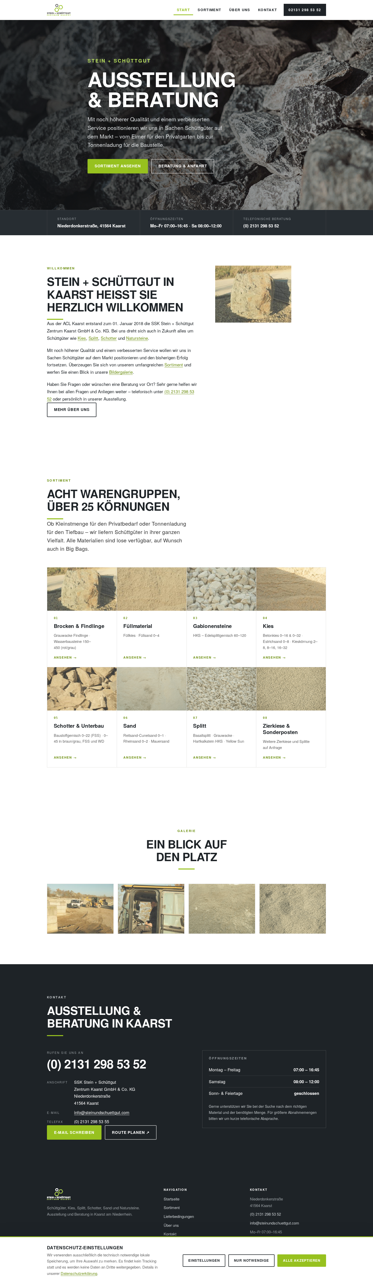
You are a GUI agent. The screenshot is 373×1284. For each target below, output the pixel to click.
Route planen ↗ (131, 1132)
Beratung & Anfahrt (182, 166)
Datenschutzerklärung (79, 1273)
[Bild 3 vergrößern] (222, 909)
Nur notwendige (251, 1260)
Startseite (171, 1198)
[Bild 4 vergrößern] (292, 909)
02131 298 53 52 (305, 9)
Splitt (93, 338)
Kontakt (267, 9)
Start (183, 9)
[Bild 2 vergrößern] (151, 909)
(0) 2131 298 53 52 (261, 226)
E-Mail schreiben (74, 1132)
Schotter (109, 338)
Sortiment (209, 9)
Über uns (239, 9)
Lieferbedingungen (179, 1216)
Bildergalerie (121, 372)
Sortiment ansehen (118, 166)
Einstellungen (204, 1260)
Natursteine (137, 338)
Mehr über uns (72, 409)
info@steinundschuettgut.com (101, 1112)
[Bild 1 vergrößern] (80, 909)
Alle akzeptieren (301, 1260)
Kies (82, 338)
